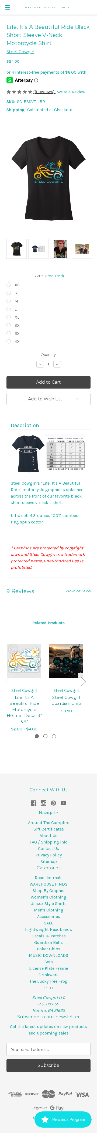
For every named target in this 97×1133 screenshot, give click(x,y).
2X (17, 325)
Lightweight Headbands (48, 929)
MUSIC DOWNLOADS (48, 955)
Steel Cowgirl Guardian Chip (66, 700)
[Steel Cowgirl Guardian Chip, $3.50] (66, 660)
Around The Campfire (48, 822)
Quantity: (49, 354)
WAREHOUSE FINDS (48, 884)
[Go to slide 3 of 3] (54, 736)
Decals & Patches (49, 935)
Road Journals (49, 877)
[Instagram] (43, 803)
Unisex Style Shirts (48, 903)
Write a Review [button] (71, 91)
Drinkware (48, 974)
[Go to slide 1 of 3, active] (37, 736)
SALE (48, 923)
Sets (48, 961)
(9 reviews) (44, 91)
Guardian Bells (48, 942)
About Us (48, 835)
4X (17, 341)
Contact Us (48, 848)
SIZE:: (48, 276)
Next (83, 681)
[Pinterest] (53, 803)
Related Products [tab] (48, 622)
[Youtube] (63, 803)
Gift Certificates (48, 829)
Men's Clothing (48, 910)
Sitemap (48, 861)
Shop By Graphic (48, 890)
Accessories (48, 916)
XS (17, 284)
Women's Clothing (48, 897)
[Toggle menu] (7, 7)
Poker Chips (48, 948)
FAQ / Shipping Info (49, 842)
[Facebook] (33, 803)
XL (17, 317)
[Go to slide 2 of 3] (45, 736)
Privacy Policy (48, 855)
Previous (7, 681)
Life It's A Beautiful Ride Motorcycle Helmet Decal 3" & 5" (24, 709)
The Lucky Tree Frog (48, 981)
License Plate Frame (48, 968)
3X (17, 333)
